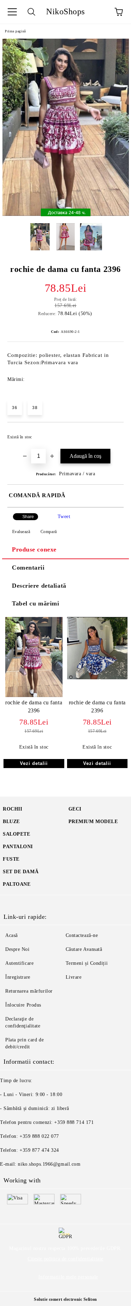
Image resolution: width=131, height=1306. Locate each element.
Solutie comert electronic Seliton (65, 1299)
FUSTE (11, 859)
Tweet (64, 516)
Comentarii (28, 567)
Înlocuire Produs (23, 1005)
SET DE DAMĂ (20, 871)
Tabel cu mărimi (35, 603)
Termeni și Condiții (87, 963)
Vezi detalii (34, 763)
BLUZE (11, 821)
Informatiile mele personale (68, 1277)
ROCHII (12, 809)
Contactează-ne (82, 935)
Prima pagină (15, 31)
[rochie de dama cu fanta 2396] (65, 214)
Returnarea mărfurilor (29, 991)
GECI (74, 809)
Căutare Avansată (84, 949)
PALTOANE (16, 884)
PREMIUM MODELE (93, 821)
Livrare (74, 977)
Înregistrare (17, 977)
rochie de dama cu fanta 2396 (33, 706)
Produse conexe (34, 549)
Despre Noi (17, 949)
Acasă (11, 935)
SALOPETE (16, 834)
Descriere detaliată (39, 585)
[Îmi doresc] (114, 434)
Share (28, 516)
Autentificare (19, 963)
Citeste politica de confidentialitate (65, 1258)
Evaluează (21, 531)
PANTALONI (18, 846)
